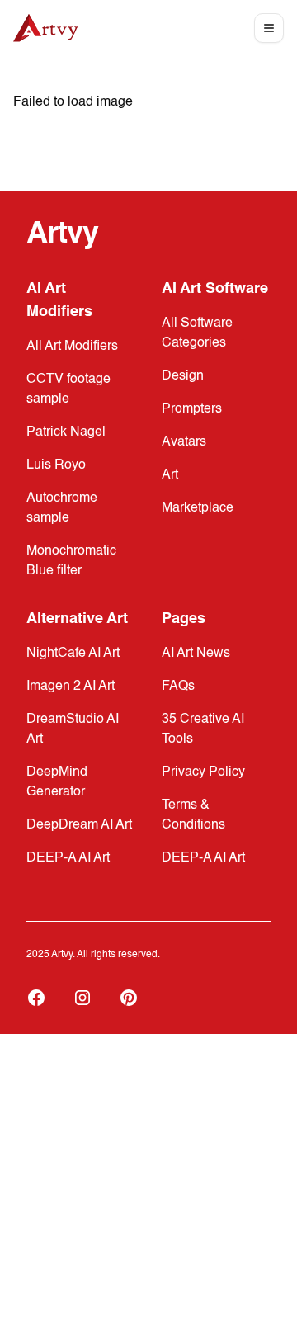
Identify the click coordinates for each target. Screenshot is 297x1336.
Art (170, 475)
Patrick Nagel (66, 432)
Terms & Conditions (193, 815)
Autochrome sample (61, 508)
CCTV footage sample (68, 389)
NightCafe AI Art (73, 653)
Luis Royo (56, 465)
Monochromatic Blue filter (71, 561)
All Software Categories (197, 333)
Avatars (184, 442)
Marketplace (197, 508)
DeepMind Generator (56, 782)
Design (183, 376)
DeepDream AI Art (79, 825)
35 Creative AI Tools (203, 729)
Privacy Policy (203, 772)
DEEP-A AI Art (68, 858)
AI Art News (196, 653)
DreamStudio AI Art (72, 729)
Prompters (192, 409)
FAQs (178, 686)
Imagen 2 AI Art (70, 686)
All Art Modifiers (72, 346)
